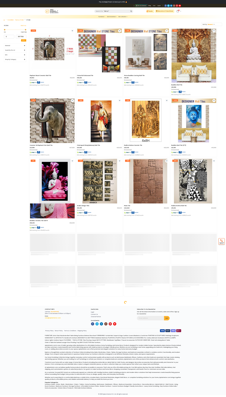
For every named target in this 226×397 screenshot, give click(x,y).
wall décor (123, 377)
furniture (98, 345)
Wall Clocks (169, 384)
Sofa (54, 335)
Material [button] (7, 45)
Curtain (107, 335)
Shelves (86, 335)
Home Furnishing (90, 384)
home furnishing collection (56, 357)
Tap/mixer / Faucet (120, 340)
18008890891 (55, 312)
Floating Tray (75, 342)
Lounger (64, 342)
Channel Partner (96, 317)
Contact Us (94, 314)
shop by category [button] (10, 59)
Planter (123, 338)
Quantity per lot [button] (10, 50)
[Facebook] (165, 5)
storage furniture (121, 352)
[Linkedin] (171, 5)
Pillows (115, 384)
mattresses (120, 357)
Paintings (168, 335)
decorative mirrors (101, 362)
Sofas (58, 384)
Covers (131, 335)
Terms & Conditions (70, 331)
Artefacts (75, 338)
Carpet (94, 340)
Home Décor (137, 384)
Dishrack (154, 338)
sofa (87, 377)
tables (113, 352)
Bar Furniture (96, 342)
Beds (62, 384)
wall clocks (121, 362)
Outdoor (56, 340)
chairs (108, 352)
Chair (58, 335)
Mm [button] (6, 55)
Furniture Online (50, 384)
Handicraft (67, 338)
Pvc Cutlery (147, 338)
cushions (140, 357)
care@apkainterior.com (53, 318)
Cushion (125, 335)
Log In (159, 5)
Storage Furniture (74, 386)
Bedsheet (98, 338)
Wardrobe (63, 335)
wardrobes (102, 352)
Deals (151, 11)
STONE (28, 20)
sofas (92, 352)
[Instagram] (174, 5)
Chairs (76, 384)
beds (96, 352)
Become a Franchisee (165, 11)
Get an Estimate (142, 5)
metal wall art (112, 362)
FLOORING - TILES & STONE (16, 20)
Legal (92, 312)
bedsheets (127, 357)
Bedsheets (108, 384)
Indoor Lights (49, 340)
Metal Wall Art (159, 384)
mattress (77, 377)
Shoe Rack (92, 335)
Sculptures (175, 335)
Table (72, 335)
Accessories (131, 340)
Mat (111, 335)
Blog (149, 5)
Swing (160, 340)
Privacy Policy (49, 331)
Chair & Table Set (50, 342)
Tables (81, 384)
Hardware (161, 338)
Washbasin (110, 340)
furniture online (79, 352)
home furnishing (106, 345)
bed (97, 377)
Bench (164, 340)
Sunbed (58, 342)
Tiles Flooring (87, 340)
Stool (69, 342)
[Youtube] (179, 5)
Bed (68, 335)
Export (62, 340)
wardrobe (111, 377)
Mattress (105, 338)
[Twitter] (168, 5)
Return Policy (59, 331)
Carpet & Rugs (118, 335)
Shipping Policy (82, 331)
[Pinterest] (177, 5)
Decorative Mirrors (148, 384)
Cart (154, 5)
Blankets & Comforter (141, 335)
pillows (134, 357)
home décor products (122, 345)
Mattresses (100, 384)
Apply (23, 40)
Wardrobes (69, 384)
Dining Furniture (79, 335)
